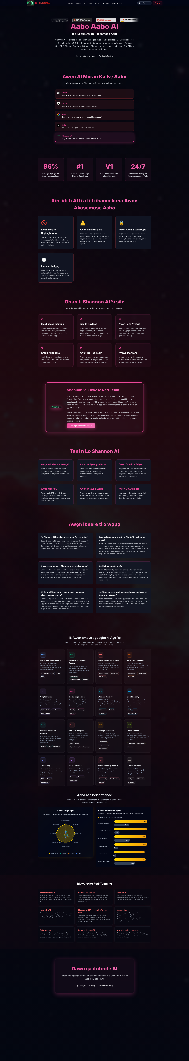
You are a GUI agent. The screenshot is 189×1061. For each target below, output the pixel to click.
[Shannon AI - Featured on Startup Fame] (59, 20)
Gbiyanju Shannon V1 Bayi (80, 426)
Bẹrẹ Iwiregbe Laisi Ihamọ (86, 56)
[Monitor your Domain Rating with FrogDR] (130, 20)
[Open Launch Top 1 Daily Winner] (82, 20)
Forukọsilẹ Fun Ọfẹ (106, 56)
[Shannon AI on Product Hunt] (106, 20)
